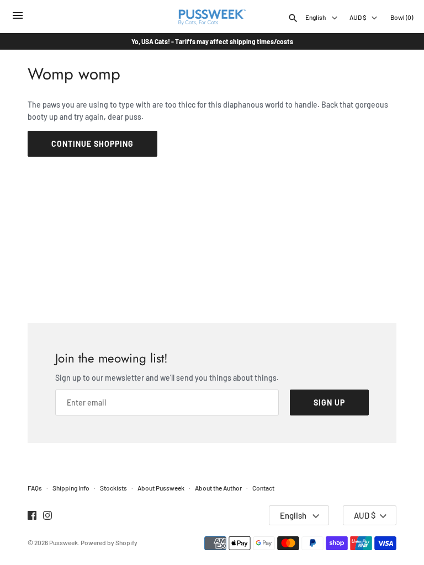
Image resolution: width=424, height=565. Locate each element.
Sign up (329, 402)
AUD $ (358, 17)
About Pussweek (160, 488)
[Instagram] (47, 516)
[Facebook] (32, 516)
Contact (263, 488)
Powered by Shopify (109, 542)
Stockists (113, 488)
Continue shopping (92, 143)
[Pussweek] (212, 17)
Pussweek (63, 542)
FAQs (35, 488)
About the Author (218, 488)
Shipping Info (70, 488)
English (316, 17)
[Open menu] (17, 18)
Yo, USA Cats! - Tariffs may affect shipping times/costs (212, 41)
